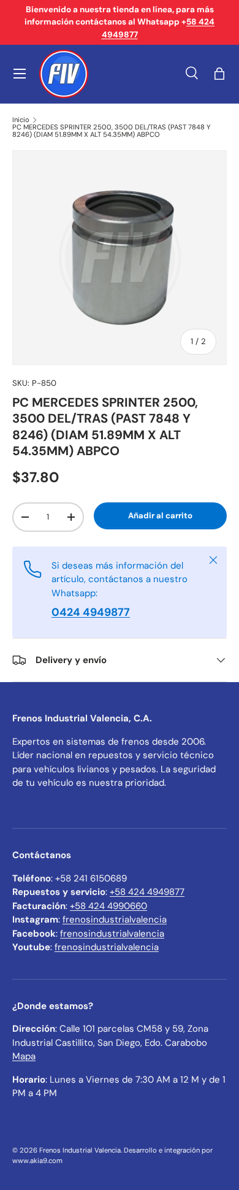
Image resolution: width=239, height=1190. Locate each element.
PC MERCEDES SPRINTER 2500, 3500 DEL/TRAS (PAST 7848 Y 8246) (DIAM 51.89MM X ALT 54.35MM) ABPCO (111, 131)
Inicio (20, 120)
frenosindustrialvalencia (115, 919)
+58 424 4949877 (147, 892)
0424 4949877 (90, 612)
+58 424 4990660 (108, 906)
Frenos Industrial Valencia (80, 1150)
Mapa (24, 1056)
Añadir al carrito (160, 515)
